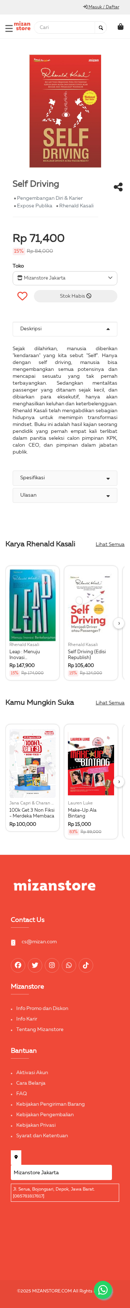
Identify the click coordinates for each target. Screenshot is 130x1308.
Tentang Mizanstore (40, 1029)
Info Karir (26, 1019)
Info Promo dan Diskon (42, 1008)
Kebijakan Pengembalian (45, 1114)
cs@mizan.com (39, 941)
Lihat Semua (110, 544)
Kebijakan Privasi (36, 1125)
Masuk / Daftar (103, 7)
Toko (18, 266)
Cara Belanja (31, 1083)
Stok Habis (73, 296)
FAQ (21, 1093)
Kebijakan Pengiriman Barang (50, 1104)
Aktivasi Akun (32, 1072)
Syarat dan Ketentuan (42, 1135)
